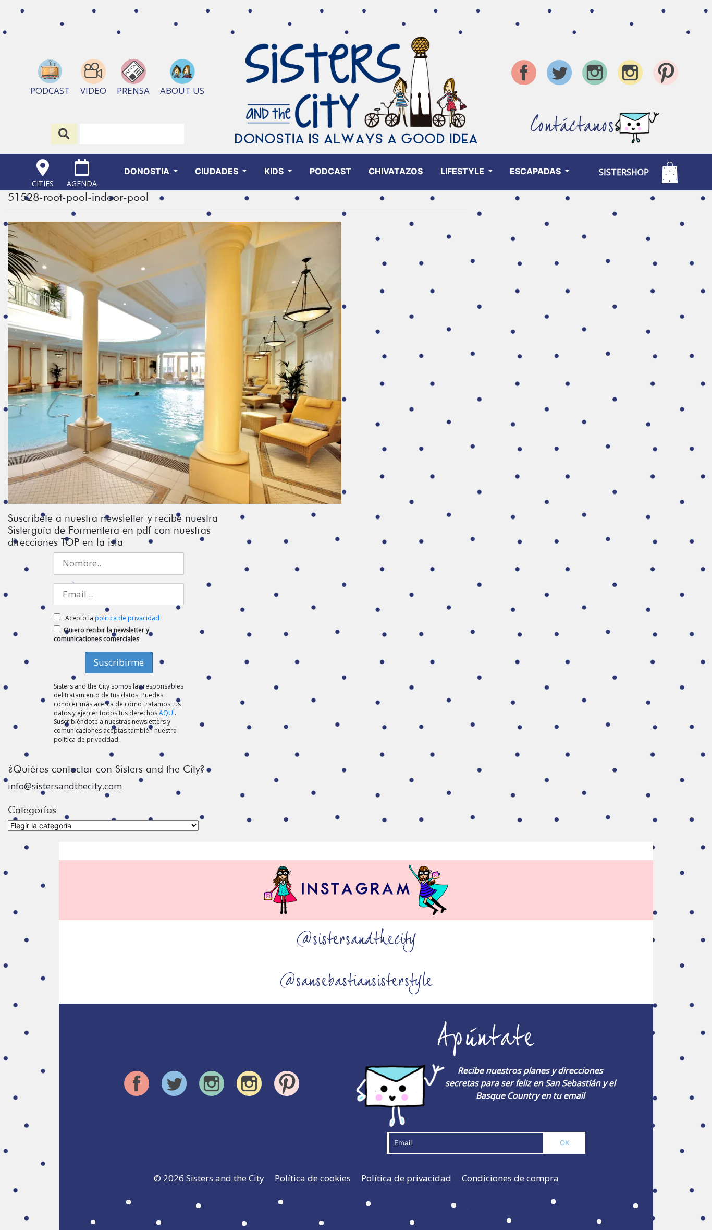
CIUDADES (217, 171)
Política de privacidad (406, 1178)
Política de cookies (313, 1178)
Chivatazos (396, 171)
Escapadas (536, 171)
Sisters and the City (225, 1178)
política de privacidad (127, 617)
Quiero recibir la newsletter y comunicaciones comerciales (101, 634)
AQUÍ (167, 712)
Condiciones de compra (510, 1178)
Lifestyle (463, 171)
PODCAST (330, 171)
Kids (275, 171)
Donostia (147, 171)
